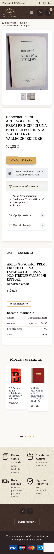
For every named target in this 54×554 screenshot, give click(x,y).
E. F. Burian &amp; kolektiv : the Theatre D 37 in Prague (15, 393)
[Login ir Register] (40, 12)
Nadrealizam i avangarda (19, 25)
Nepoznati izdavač (34, 199)
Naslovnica (10, 23)
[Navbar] (32, 12)
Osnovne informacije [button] (26, 186)
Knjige (23, 23)
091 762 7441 (18, 3)
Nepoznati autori (29, 196)
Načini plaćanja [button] (22, 225)
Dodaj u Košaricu (22, 160)
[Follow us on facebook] (40, 3)
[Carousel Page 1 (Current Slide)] (21, 436)
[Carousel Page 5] (33, 436)
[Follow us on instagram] (45, 3)
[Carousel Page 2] (25, 436)
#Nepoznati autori (19, 304)
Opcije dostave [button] (22, 215)
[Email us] (50, 3)
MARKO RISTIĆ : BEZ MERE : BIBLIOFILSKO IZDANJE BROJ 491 (37, 394)
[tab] (25, 253)
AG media (37, 539)
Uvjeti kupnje (26, 522)
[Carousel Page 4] (30, 436)
